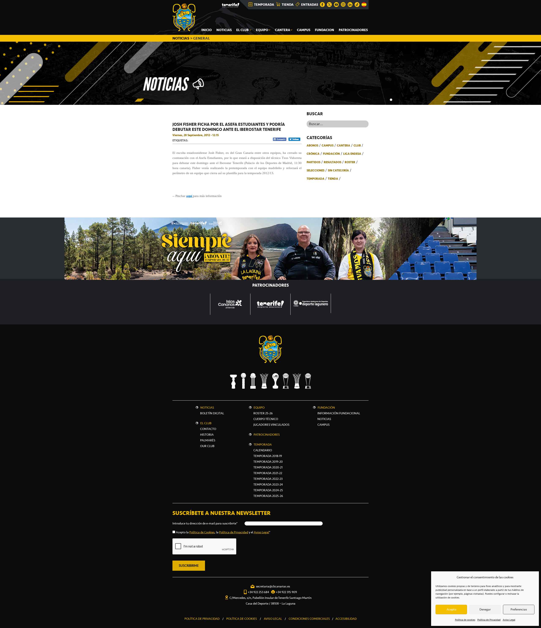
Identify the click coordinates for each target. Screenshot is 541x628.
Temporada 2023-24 (268, 484)
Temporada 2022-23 (268, 478)
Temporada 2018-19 (267, 455)
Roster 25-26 (263, 413)
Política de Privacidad (489, 620)
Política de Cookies (201, 532)
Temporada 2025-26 (268, 495)
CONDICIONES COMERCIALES (309, 618)
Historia (207, 434)
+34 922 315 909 (286, 592)
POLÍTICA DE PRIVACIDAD (202, 618)
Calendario (262, 450)
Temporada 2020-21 (268, 467)
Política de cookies (465, 620)
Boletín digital (212, 413)
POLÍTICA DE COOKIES (241, 618)
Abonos (312, 145)
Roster (350, 162)
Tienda (333, 178)
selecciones (315, 170)
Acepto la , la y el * (223, 532)
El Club (206, 423)
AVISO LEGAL (273, 618)
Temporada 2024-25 (268, 490)
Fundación (331, 153)
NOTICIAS (181, 38)
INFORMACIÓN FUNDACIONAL (338, 413)
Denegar (485, 609)
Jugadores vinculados (271, 424)
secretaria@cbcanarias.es (273, 586)
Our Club (207, 446)
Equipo (259, 407)
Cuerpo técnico (265, 418)
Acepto (451, 609)
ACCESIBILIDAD (346, 618)
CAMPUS (323, 424)
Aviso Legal (509, 620)
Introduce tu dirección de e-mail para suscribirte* (205, 523)
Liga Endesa (352, 153)
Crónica (313, 153)
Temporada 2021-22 (267, 473)
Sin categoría (338, 170)
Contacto (208, 428)
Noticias (207, 407)
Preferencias (519, 609)
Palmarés (207, 440)
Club (357, 145)
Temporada (315, 178)
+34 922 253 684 (258, 592)
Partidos (313, 162)
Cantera (343, 145)
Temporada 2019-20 (268, 461)
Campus (327, 145)
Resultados (332, 162)
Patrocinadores (267, 434)
